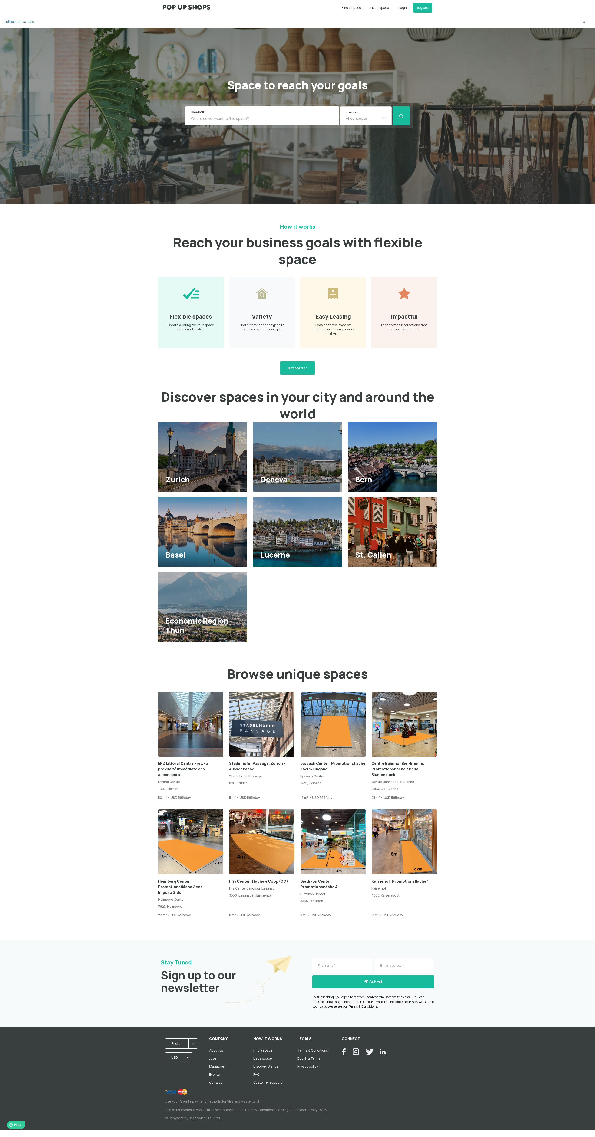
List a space (379, 7)
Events (214, 1074)
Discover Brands (265, 1066)
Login (402, 7)
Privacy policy (308, 1066)
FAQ (256, 1074)
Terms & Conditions (313, 1050)
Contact (215, 1082)
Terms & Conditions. (363, 1006)
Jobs (213, 1058)
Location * (198, 112)
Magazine (216, 1066)
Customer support (267, 1082)
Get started (297, 368)
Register (423, 7)
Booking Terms (309, 1058)
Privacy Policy (317, 1109)
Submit (375, 981)
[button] (365, 116)
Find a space (351, 7)
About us (216, 1050)
